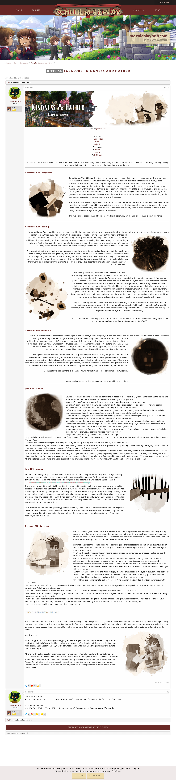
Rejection (98, 144)
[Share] (165, 87)
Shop (157, 10)
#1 (168, 88)
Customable (12, 78)
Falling (98, 141)
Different (98, 155)
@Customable (101, 129)
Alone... (98, 152)
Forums (36, 10)
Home (19, 10)
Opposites (98, 138)
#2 (168, 692)
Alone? (98, 149)
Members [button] (137, 10)
